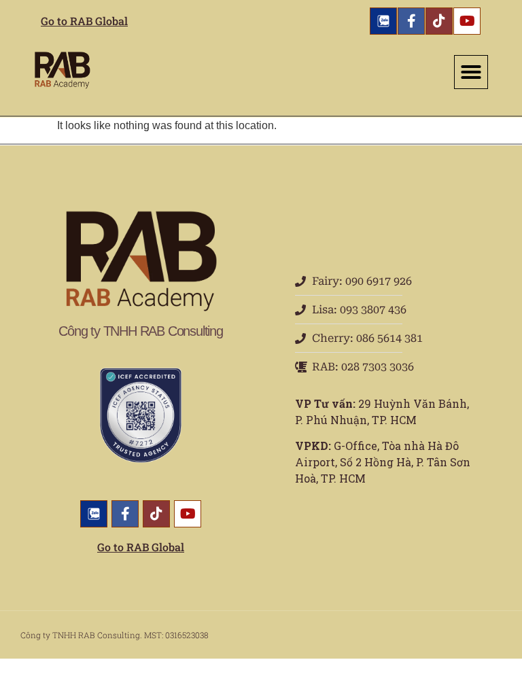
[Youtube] (467, 21)
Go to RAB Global (84, 21)
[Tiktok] (439, 21)
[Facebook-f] (411, 21)
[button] (471, 72)
